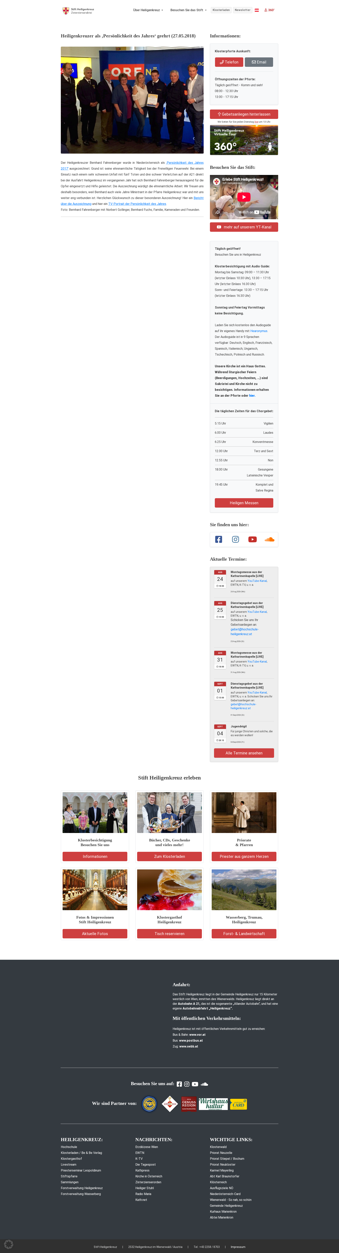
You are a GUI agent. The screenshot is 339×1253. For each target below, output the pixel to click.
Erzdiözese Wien (146, 1147)
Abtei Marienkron (221, 1217)
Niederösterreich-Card (225, 1194)
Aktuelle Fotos (95, 933)
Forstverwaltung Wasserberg (81, 1194)
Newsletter (243, 10)
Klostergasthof (71, 1159)
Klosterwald (218, 1147)
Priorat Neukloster (222, 1164)
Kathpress (142, 1170)
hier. (252, 395)
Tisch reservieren (169, 933)
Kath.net (141, 1200)
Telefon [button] (231, 62)
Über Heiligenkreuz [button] (147, 10)
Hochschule (69, 1147)
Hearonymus (258, 331)
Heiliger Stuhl (144, 1188)
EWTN (139, 1153)
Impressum (238, 1246)
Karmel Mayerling (222, 1170)
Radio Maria (143, 1194)
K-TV (139, 1159)
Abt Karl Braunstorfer (224, 1176)
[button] (256, 10)
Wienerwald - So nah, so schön (231, 1200)
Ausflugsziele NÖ (221, 1188)
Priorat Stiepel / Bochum (227, 1159)
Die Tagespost (145, 1164)
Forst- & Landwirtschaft (244, 933)
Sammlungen (69, 1182)
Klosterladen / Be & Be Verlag (81, 1153)
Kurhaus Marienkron (223, 1211)
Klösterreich (218, 1182)
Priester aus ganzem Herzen (244, 856)
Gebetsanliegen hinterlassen (245, 114)
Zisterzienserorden (148, 1182)
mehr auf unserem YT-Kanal (247, 227)
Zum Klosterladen (169, 856)
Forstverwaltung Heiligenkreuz (82, 1188)
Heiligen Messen (244, 503)
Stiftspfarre (69, 1176)
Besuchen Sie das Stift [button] (187, 10)
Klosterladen (221, 10)
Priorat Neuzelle (221, 1153)
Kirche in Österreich (148, 1176)
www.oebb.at (188, 1046)
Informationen (95, 856)
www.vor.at (197, 1035)
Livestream (68, 1164)
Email (261, 62)
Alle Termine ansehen (244, 753)
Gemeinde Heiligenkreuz (226, 1206)
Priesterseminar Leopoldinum (81, 1170)
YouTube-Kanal (257, 580)
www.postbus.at (191, 1040)
